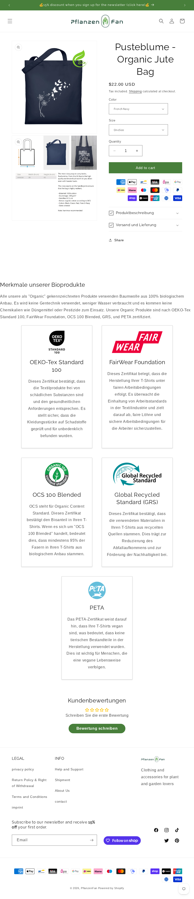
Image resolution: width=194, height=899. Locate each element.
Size (112, 120)
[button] (10, 21)
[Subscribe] (91, 840)
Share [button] (119, 240)
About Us (62, 790)
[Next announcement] (185, 5)
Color (112, 99)
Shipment (62, 780)
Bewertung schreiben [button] (97, 728)
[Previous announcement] (9, 5)
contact (61, 801)
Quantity (115, 141)
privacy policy (23, 769)
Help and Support (69, 769)
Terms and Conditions (29, 797)
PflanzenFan (89, 888)
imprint (17, 807)
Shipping (135, 91)
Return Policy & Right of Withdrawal (29, 783)
